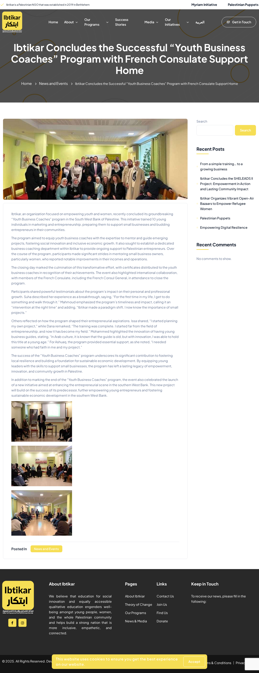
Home (26, 83)
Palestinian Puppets (215, 218)
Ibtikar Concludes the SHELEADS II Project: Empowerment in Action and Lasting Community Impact (226, 183)
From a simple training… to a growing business (221, 166)
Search (201, 121)
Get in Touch (241, 22)
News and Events (53, 83)
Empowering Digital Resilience (223, 227)
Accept (194, 661)
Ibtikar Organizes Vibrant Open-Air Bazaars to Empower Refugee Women (227, 203)
